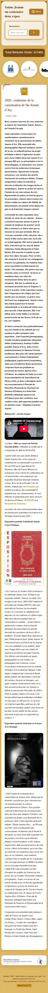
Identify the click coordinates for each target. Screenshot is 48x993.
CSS (29, 985)
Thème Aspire (22, 981)
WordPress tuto (40, 981)
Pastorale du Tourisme (15, 503)
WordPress (31, 979)
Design (5, 981)
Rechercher (14, 26)
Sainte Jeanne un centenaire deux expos (14, 11)
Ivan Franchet (29, 486)
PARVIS (30, 500)
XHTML (23, 985)
